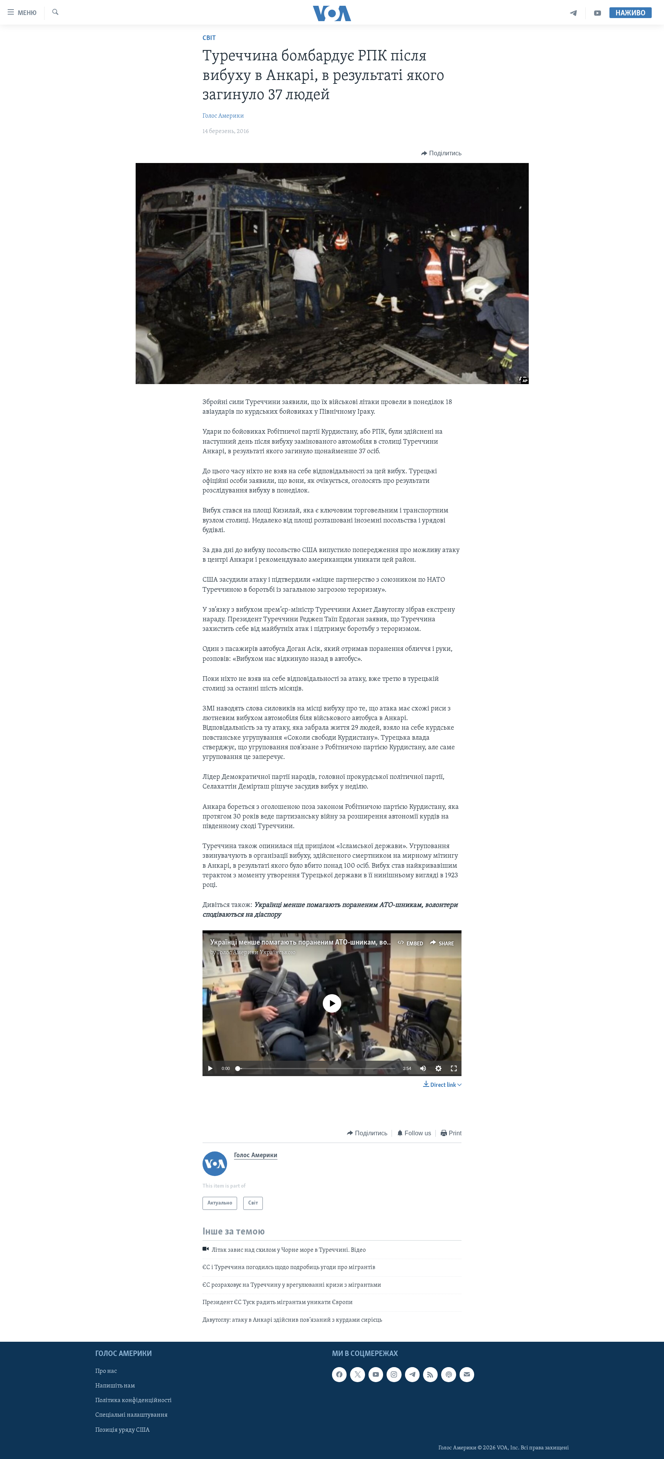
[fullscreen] (453, 1068)
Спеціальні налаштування (131, 1415)
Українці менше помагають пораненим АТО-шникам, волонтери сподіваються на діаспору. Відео (364, 943)
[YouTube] (597, 13)
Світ (209, 38)
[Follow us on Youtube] (376, 1374)
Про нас (106, 1371)
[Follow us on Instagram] (394, 1374)
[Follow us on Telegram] (412, 1374)
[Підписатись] (467, 1374)
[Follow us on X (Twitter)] (357, 1374)
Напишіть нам (115, 1386)
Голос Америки (223, 116)
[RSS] (430, 1374)
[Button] (441, 153)
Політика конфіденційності (133, 1400)
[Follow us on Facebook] (339, 1374)
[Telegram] (573, 13)
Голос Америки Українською (256, 953)
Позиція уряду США (122, 1430)
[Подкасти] (448, 1374)
